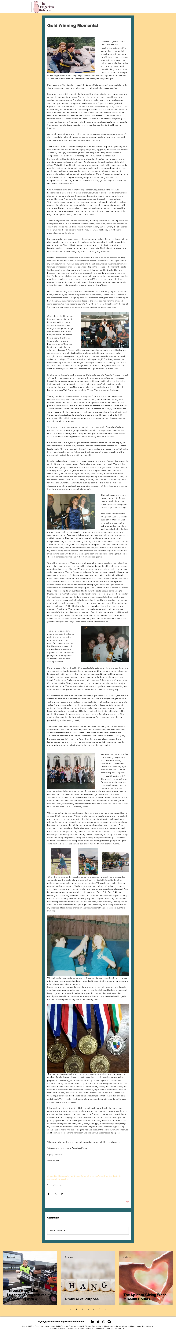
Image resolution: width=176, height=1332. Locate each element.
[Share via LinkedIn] (62, 1193)
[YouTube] (109, 1321)
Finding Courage (54, 1185)
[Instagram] (103, 1321)
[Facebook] (98, 1321)
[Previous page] (70, 1309)
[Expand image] (60, 861)
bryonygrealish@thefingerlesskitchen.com (61, 1321)
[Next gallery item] (125, 1038)
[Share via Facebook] (48, 1193)
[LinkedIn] (92, 1321)
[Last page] (111, 1309)
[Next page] (105, 1309)
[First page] (64, 1309)
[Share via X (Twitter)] (55, 1193)
